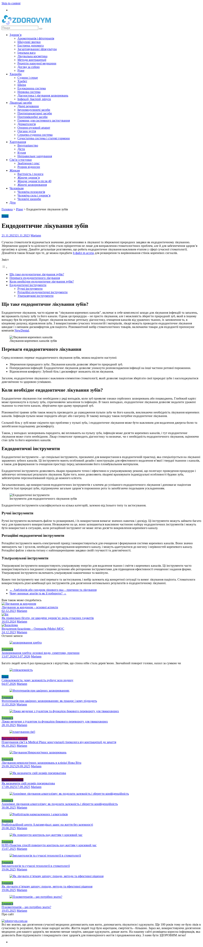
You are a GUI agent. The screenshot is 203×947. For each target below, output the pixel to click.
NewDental (21, 330)
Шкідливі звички (29, 42)
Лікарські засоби (21, 102)
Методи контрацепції (31, 59)
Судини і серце (27, 77)
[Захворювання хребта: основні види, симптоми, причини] (26, 642)
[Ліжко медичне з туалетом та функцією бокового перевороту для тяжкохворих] (64, 711)
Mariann (36, 235)
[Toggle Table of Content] (5, 267)
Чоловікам (17, 188)
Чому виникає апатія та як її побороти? (38, 593)
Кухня (21, 152)
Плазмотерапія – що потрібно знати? (26, 907)
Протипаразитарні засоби (34, 113)
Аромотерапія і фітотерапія (35, 38)
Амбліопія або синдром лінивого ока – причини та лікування (53, 589)
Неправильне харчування (34, 156)
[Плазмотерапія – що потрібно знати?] (36, 896)
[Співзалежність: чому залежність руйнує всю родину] (21, 670)
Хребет (22, 81)
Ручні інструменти (30, 288)
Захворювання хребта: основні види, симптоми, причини (40, 653)
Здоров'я (7, 649)
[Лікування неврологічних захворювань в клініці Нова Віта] (38, 752)
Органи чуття (26, 131)
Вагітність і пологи (30, 174)
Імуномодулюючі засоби (33, 109)
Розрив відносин (28, 167)
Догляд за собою (28, 67)
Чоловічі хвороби (29, 199)
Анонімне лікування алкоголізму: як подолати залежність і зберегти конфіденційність (60, 804)
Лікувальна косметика (32, 56)
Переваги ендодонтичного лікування (35, 278)
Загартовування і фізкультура (37, 49)
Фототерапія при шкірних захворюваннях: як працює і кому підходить (49, 701)
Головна (7, 209)
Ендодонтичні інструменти (28, 285)
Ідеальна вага (26, 52)
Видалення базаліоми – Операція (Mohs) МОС (33, 628)
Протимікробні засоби (32, 117)
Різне (20, 70)
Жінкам (15, 170)
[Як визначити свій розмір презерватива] (38, 773)
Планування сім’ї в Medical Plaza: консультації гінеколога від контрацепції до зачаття (59, 742)
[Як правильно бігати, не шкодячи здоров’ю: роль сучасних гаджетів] (5, 614)
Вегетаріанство (27, 145)
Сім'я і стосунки (12, 779)
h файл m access (83, 253)
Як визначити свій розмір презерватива (28, 783)
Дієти (21, 149)
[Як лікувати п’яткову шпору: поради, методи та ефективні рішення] (56, 876)
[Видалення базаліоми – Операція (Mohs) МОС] (10, 625)
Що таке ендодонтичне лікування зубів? (37, 274)
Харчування (18, 142)
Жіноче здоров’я (28, 177)
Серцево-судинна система (35, 134)
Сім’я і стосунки (21, 159)
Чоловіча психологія (31, 192)
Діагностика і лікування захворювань (42, 95)
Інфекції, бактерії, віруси (34, 99)
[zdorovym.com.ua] (14, 921)
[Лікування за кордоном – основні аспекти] (19, 603)
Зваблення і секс (28, 163)
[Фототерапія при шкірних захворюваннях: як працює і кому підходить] (39, 690)
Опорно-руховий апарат (33, 127)
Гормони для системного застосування (43, 120)
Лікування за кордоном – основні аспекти (30, 607)
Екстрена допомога (30, 45)
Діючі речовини (28, 106)
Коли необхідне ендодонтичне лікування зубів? (42, 281)
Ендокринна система (31, 88)
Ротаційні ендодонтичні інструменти (42, 292)
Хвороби (16, 74)
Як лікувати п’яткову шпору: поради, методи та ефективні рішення (47, 886)
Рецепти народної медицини (36, 63)
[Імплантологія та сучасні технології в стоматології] (45, 855)
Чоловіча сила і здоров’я (33, 195)
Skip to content (11, 3)
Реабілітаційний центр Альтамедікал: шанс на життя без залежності (47, 824)
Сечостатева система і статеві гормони (43, 138)
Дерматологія (26, 124)
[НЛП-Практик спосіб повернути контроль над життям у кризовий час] (46, 835)
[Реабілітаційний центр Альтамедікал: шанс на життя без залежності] (39, 814)
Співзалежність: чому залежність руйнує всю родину (37, 680)
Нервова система (28, 92)
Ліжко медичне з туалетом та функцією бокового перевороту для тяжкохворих (55, 721)
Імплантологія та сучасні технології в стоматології (36, 865)
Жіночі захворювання (32, 184)
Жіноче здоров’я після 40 (34, 181)
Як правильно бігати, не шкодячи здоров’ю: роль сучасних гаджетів (48, 618)
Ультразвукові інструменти (35, 295)
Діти (13, 202)
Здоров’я (15, 34)
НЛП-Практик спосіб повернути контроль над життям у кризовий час (49, 845)
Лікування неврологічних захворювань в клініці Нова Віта (41, 762)
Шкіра (21, 84)
